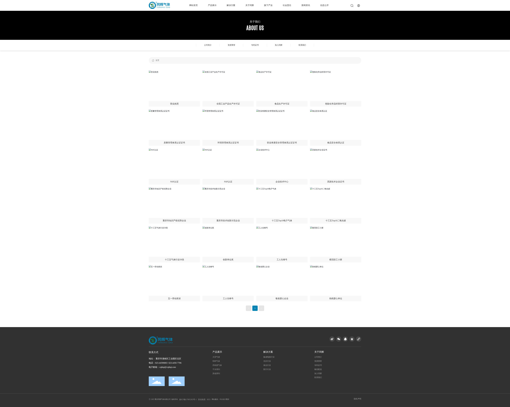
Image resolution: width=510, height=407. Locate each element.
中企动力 (223, 399)
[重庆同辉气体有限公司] (159, 5)
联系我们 (302, 45)
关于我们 (255, 21)
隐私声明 (357, 399)
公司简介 (208, 45)
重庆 (227, 399)
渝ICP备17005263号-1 (188, 399)
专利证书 (255, 45)
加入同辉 (278, 45)
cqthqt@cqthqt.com (167, 367)
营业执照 (201, 399)
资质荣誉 (231, 45)
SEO (208, 399)
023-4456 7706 (175, 363)
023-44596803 (161, 363)
